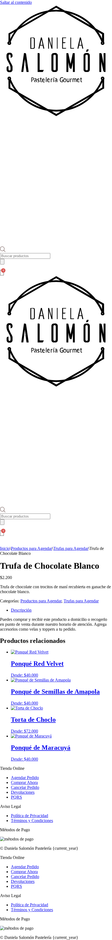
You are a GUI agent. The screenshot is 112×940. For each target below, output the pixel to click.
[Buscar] (2, 261)
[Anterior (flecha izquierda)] (9, 470)
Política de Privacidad (29, 815)
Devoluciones (23, 792)
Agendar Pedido (25, 777)
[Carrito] (2, 272)
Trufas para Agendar (70, 548)
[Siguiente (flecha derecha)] (102, 470)
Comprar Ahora (24, 782)
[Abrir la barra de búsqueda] (2, 250)
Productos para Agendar (31, 548)
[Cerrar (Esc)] (94, 6)
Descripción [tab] (21, 610)
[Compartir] (82, 6)
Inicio (5, 548)
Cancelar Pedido (25, 787)
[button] (56, 128)
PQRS (16, 797)
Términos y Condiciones (32, 820)
